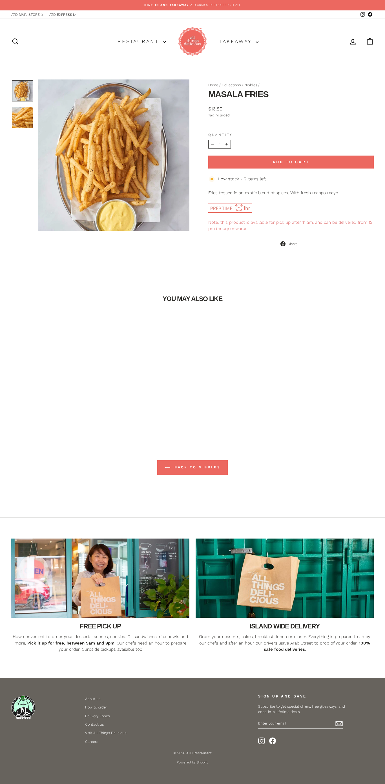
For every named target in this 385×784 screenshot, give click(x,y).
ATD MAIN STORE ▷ (27, 14)
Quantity (220, 135)
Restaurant (139, 41)
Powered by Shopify (192, 762)
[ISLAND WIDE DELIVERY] (285, 578)
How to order (96, 707)
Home (213, 85)
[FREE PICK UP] (100, 578)
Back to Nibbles (196, 467)
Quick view (54, 396)
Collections (231, 85)
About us (92, 699)
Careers (91, 741)
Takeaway (236, 41)
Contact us (94, 724)
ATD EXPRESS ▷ (62, 14)
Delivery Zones (97, 716)
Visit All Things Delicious (105, 733)
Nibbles (250, 85)
